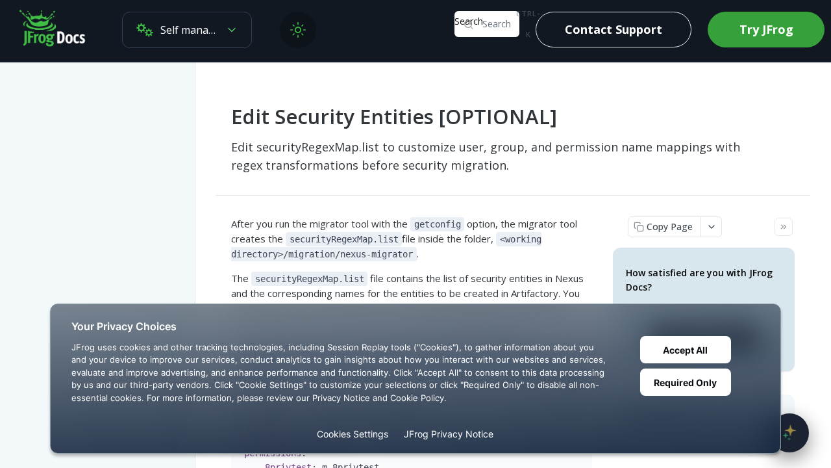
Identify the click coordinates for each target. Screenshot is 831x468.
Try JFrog (766, 29)
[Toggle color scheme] (298, 30)
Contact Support (613, 29)
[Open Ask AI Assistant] (789, 432)
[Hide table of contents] (784, 227)
